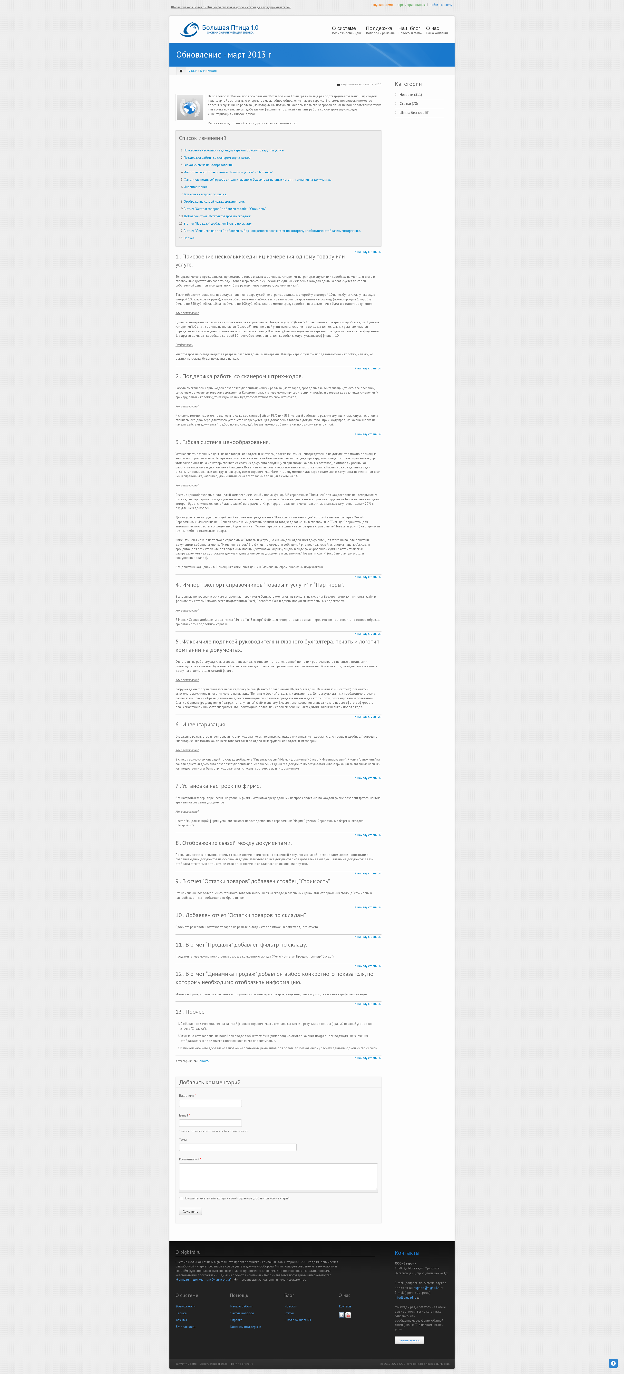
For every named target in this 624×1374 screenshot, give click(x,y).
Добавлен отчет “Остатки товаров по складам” (217, 216)
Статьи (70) (409, 103)
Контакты (345, 1306)
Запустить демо (186, 1363)
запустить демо (382, 5)
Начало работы (241, 1306)
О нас (432, 28)
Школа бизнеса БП (414, 112)
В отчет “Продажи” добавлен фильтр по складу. (218, 223)
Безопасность (185, 1327)
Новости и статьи (410, 33)
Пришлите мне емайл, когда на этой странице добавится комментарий (237, 1198)
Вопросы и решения (380, 33)
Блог (202, 70)
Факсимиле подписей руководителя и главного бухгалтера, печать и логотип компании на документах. (258, 180)
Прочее (189, 238)
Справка (236, 1320)
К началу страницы (368, 252)
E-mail (184, 1115)
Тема (183, 1139)
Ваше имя (187, 1095)
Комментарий (190, 1159)
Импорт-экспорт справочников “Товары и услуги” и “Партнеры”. (228, 172)
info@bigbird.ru (407, 1297)
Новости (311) (411, 94)
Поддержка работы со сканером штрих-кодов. (217, 158)
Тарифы (181, 1313)
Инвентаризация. (196, 187)
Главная (192, 70)
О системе (344, 28)
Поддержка (379, 28)
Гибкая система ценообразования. (208, 165)
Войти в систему (242, 1363)
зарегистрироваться (411, 5)
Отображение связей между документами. (214, 201)
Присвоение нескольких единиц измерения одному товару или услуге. (234, 150)
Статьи (289, 1313)
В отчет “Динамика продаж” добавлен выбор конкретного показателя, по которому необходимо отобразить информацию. (272, 231)
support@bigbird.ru (428, 1288)
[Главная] (219, 29)
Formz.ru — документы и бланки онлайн (206, 1279)
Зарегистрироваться (213, 1363)
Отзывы (181, 1320)
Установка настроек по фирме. (205, 194)
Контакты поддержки (245, 1327)
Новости (212, 70)
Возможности (185, 1306)
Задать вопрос (409, 1340)
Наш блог (409, 28)
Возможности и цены (347, 33)
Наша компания (437, 33)
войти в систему (441, 5)
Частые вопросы (242, 1313)
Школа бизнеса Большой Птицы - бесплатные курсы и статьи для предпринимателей (231, 7)
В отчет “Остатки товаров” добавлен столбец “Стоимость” (225, 209)
